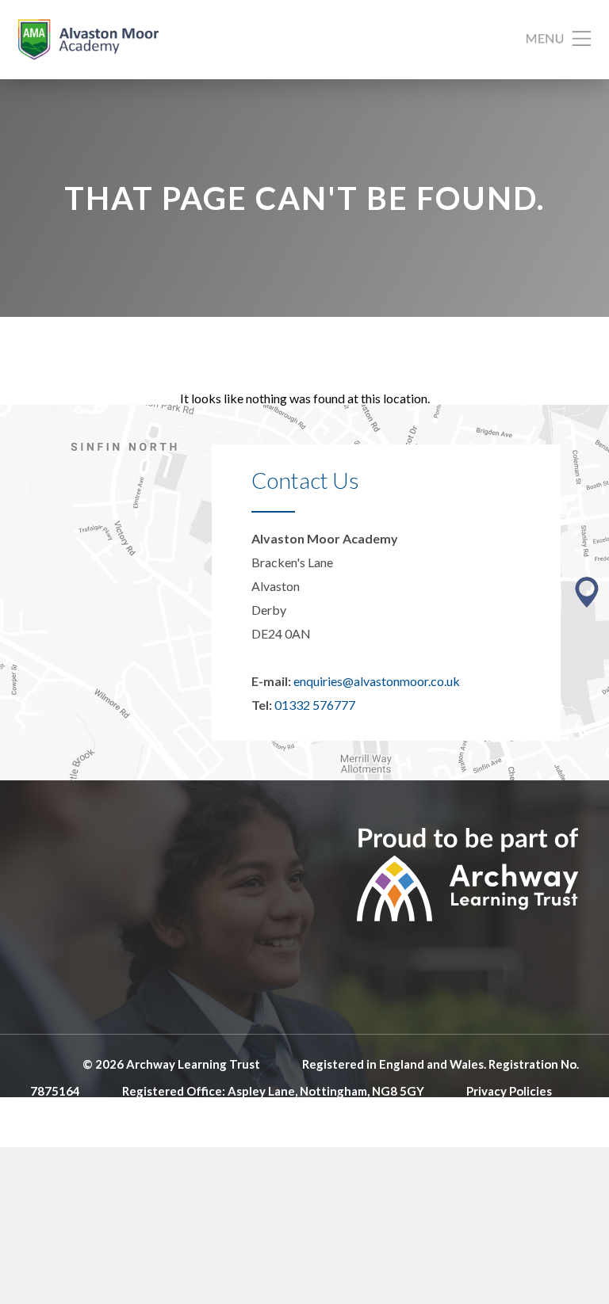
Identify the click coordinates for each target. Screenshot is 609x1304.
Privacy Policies (509, 1091)
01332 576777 (314, 704)
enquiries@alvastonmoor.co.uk (376, 680)
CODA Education (532, 1118)
